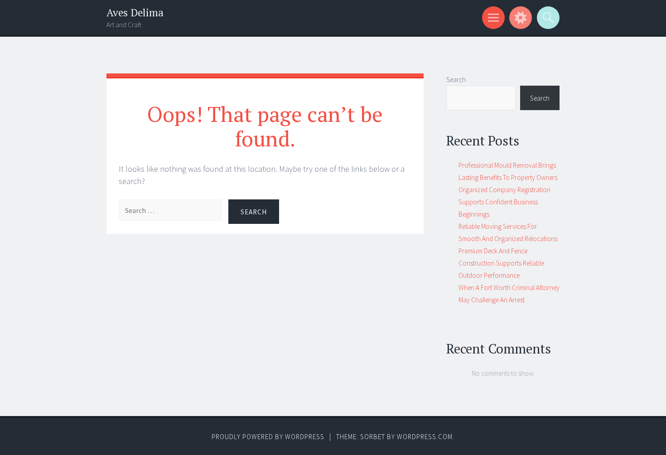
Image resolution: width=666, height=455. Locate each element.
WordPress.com (425, 436)
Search (456, 79)
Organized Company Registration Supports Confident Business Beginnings (504, 201)
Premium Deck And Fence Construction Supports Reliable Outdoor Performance (501, 263)
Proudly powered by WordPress (268, 436)
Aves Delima (135, 12)
